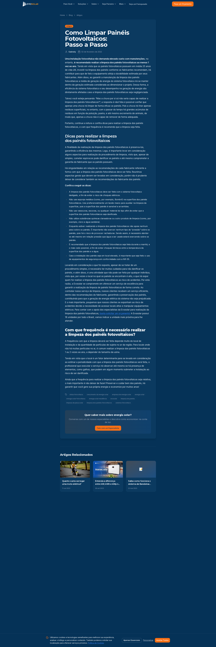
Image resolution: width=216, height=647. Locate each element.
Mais (121, 4)
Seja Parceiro (108, 4)
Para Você (68, 4)
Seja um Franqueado (138, 4)
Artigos (79, 15)
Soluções (82, 4)
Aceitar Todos (162, 640)
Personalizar (148, 640)
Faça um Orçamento (183, 4)
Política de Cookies (96, 643)
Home (62, 15)
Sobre (94, 4)
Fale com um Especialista (108, 428)
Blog (71, 15)
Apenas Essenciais (132, 640)
